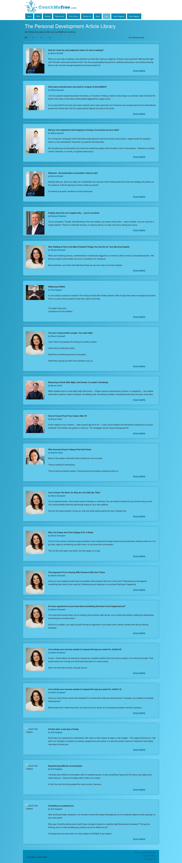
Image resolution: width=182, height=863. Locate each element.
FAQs (38, 16)
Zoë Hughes (56, 732)
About (98, 16)
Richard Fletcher (58, 216)
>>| (50, 37)
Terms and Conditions (145, 852)
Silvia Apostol (57, 90)
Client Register (134, 16)
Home (29, 16)
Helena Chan (57, 452)
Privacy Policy (148, 855)
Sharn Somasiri (58, 249)
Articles (47, 16)
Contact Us (87, 16)
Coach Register (118, 16)
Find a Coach (73, 16)
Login (106, 16)
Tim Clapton (56, 289)
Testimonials (59, 16)
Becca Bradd (57, 53)
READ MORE (139, 70)
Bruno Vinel (56, 385)
